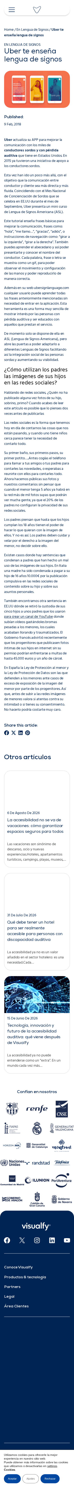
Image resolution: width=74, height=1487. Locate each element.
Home (9, 30)
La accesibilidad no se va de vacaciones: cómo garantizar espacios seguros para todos (35, 826)
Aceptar (12, 1478)
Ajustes (31, 1478)
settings (52, 1466)
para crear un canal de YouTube (28, 617)
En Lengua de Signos (32, 30)
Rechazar (50, 1478)
